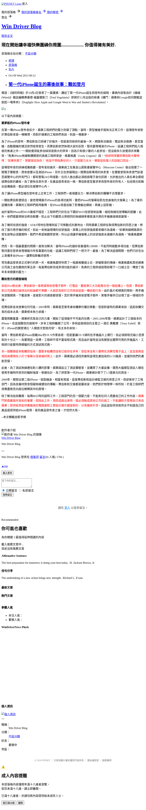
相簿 (11, 60)
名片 (11, 69)
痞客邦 (34, 457)
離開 (20, 803)
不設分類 (30, 53)
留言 (42, 457)
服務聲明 (106, 760)
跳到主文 (7, 35)
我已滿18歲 (9, 803)
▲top (4, 466)
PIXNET (46, 760)
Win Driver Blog (21, 26)
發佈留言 (7, 494)
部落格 (13, 65)
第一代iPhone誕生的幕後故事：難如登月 (47, 84)
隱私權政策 (93, 760)
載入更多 (7, 473)
